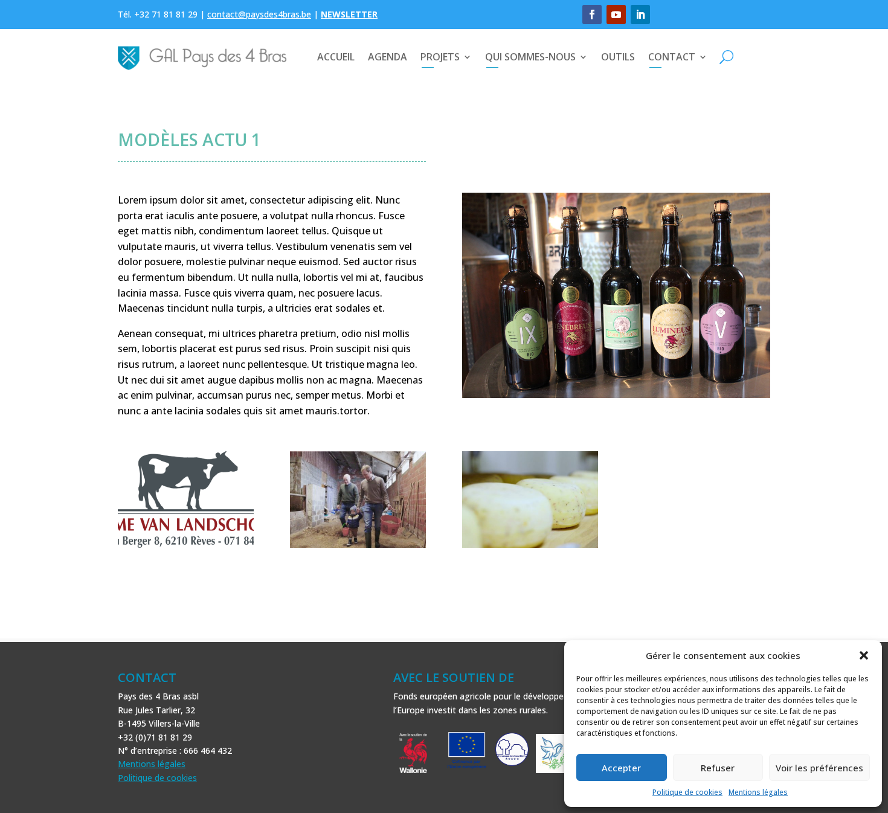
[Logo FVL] (186, 547)
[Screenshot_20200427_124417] (358, 547)
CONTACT (671, 56)
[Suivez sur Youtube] (616, 14)
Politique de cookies (687, 792)
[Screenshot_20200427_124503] (530, 547)
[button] (864, 655)
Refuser (718, 768)
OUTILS (618, 56)
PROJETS (440, 56)
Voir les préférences (819, 768)
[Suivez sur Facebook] (592, 14)
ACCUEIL (336, 56)
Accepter (621, 768)
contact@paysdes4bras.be (259, 14)
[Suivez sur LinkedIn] (640, 14)
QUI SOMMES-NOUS (530, 56)
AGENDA (387, 56)
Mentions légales (758, 792)
